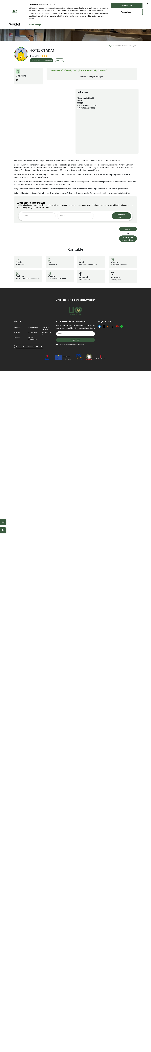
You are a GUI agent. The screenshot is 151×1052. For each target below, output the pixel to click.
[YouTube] (117, 326)
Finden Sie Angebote (121, 216)
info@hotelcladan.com (88, 265)
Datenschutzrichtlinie (76, 345)
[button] (32, 338)
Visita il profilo (84, 280)
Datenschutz (32, 332)
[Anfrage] (3, 522)
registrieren (75, 340)
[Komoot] (121, 326)
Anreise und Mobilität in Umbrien (30, 346)
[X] (104, 326)
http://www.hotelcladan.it (58, 278)
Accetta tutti (127, 5)
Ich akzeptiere (71, 345)
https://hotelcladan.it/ (119, 265)
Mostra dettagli (35, 25)
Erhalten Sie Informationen (41, 60)
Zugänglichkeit (33, 328)
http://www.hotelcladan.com (27, 278)
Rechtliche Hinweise (45, 329)
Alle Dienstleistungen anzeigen (91, 77)
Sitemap (17, 328)
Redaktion (17, 337)
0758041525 (20, 265)
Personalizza (126, 12)
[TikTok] (112, 326)
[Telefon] (3, 530)
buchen (128, 229)
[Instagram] (108, 326)
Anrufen (59, 60)
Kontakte (17, 332)
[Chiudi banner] (147, 3)
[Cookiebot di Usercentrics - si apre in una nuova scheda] (14, 24)
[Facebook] (99, 326)
